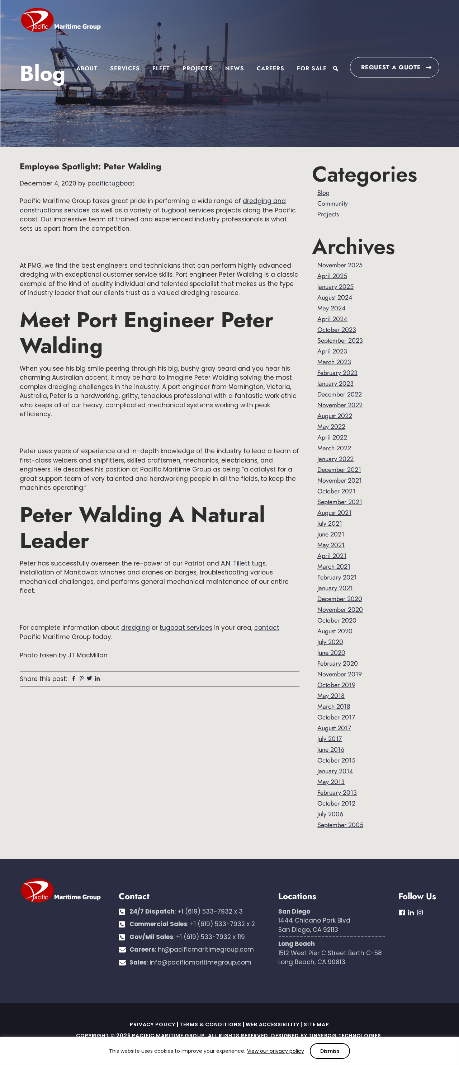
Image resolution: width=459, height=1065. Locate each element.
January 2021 (335, 588)
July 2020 (330, 642)
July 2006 (330, 814)
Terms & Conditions (210, 1024)
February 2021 (337, 577)
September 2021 (339, 502)
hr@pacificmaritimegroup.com (206, 949)
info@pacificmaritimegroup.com (200, 962)
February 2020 (337, 663)
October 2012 (336, 803)
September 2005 (340, 825)
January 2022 (335, 459)
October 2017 (336, 717)
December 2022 (339, 394)
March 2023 (334, 362)
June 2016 (330, 749)
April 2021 (331, 555)
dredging (135, 627)
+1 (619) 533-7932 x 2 (222, 924)
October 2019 (336, 685)
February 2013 (337, 792)
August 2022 (334, 416)
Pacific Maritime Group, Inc (60, 20)
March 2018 (333, 706)
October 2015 (336, 760)
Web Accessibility (272, 1024)
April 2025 (332, 276)
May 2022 (331, 426)
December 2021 (339, 469)
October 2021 (336, 491)
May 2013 (331, 782)
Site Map (316, 1024)
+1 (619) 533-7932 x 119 (210, 937)
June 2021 (330, 534)
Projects (328, 214)
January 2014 (335, 771)
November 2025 (340, 265)
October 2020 (336, 620)
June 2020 (331, 652)
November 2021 (339, 480)
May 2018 (331, 695)
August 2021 (334, 512)
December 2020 (339, 599)
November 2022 (340, 405)
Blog (323, 192)
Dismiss (330, 1051)
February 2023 (337, 372)
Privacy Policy (152, 1024)
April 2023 (332, 351)
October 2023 (336, 329)
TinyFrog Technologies (344, 1035)
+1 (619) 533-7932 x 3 (210, 911)
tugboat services (187, 210)
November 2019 (339, 674)
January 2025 (335, 286)
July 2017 (329, 738)
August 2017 (334, 728)
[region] (229, 1051)
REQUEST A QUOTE (391, 67)
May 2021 (331, 545)
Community (332, 203)
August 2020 (334, 631)
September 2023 (340, 340)
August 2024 (334, 297)
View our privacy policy (275, 1051)
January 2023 (335, 383)
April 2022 (332, 437)
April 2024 (332, 319)
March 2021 (333, 566)
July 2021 (329, 523)
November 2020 (340, 609)
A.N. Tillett (234, 563)
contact (266, 627)
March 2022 (334, 448)
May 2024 (331, 308)
